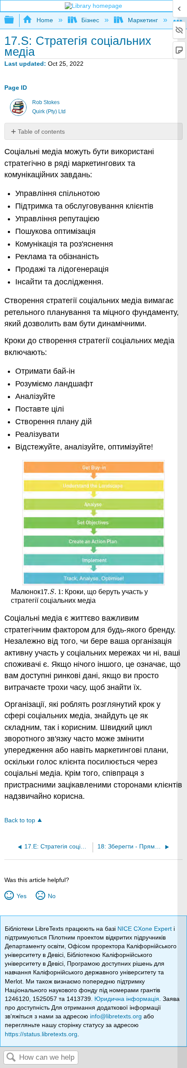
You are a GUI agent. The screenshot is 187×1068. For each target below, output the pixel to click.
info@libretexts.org (116, 1016)
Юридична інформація (126, 998)
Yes (21, 895)
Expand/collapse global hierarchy (15, 20)
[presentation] (50, 591)
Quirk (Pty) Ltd (49, 111)
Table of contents (41, 131)
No (51, 895)
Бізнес (90, 20)
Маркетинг (142, 20)
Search (11, 1058)
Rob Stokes (46, 102)
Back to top (19, 820)
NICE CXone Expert (145, 928)
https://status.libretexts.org (41, 1034)
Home (44, 20)
